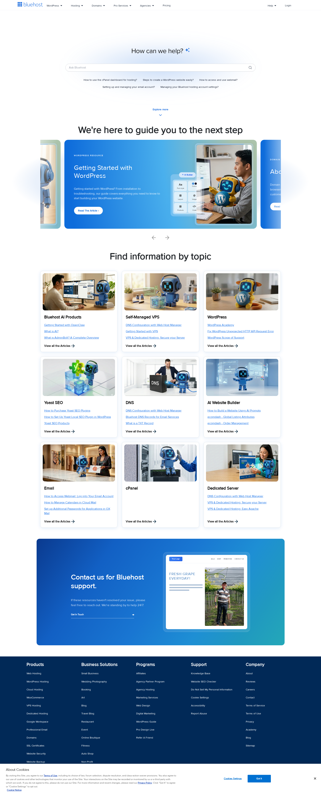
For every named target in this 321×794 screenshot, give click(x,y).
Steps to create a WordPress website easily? (168, 79)
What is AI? (51, 331)
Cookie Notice (14, 790)
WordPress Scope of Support (225, 338)
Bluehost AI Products (62, 317)
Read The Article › (88, 210)
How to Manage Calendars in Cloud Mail (70, 502)
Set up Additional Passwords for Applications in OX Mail (77, 511)
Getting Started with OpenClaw (64, 325)
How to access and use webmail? (218, 79)
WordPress (217, 317)
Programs (145, 664)
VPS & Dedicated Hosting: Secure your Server (155, 338)
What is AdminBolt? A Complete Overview (71, 338)
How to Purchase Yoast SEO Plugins (67, 411)
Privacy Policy (145, 782)
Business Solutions (99, 664)
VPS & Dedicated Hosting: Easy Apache (233, 509)
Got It (259, 778)
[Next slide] (167, 237)
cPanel (132, 488)
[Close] (315, 778)
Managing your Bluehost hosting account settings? (189, 87)
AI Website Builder (223, 402)
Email (49, 488)
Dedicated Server (223, 488)
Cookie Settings (200, 697)
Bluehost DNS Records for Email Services (152, 417)
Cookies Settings (233, 778)
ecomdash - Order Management (228, 423)
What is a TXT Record (139, 423)
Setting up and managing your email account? (129, 87)
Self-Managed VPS (142, 317)
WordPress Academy (220, 325)
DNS (130, 402)
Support (199, 664)
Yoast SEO (53, 402)
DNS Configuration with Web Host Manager (153, 325)
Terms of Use (50, 775)
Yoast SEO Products (56, 423)
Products (35, 664)
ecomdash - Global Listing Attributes (230, 417)
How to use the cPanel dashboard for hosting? (110, 79)
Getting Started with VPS (142, 331)
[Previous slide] (153, 237)
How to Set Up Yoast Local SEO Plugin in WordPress (77, 417)
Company (255, 664)
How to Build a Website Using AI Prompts (234, 411)
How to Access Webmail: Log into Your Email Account (79, 496)
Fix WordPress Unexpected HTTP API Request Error (240, 331)
